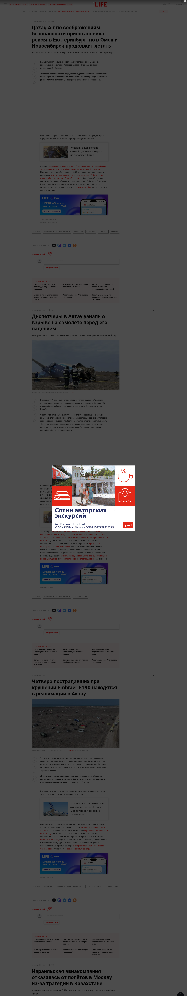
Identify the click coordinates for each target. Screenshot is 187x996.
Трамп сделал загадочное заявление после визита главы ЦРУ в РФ (104, 297)
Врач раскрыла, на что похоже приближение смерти (75, 285)
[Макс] (59, 245)
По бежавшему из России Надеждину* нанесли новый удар (45, 651)
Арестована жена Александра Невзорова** (75, 296)
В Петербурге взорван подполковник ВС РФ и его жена (103, 651)
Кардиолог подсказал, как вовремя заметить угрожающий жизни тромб (103, 286)
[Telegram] (64, 245)
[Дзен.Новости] (54, 245)
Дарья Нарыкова (47, 924)
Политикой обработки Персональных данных (74, 11)
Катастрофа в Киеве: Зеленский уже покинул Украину (72, 651)
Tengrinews (71, 750)
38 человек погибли (82, 187)
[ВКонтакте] (69, 245)
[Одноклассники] (75, 245)
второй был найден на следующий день (77, 558)
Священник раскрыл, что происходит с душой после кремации (45, 286)
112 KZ (73, 392)
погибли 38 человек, (49, 886)
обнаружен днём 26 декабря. (77, 895)
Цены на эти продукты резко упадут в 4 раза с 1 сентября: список (46, 297)
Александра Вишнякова (49, 222)
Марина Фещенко (47, 587)
